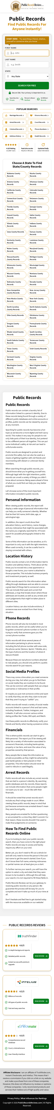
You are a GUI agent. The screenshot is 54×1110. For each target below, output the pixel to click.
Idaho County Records (35, 216)
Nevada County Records (36, 283)
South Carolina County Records (36, 333)
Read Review (39, 956)
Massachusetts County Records (13, 258)
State (8, 71)
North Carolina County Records (13, 308)
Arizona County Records (13, 183)
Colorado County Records (36, 191)
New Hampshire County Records (13, 291)
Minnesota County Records (14, 266)
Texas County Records (12, 350)
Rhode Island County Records (15, 333)
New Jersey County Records (37, 291)
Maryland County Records (36, 249)
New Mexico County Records (15, 299)
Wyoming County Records (36, 375)
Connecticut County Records (15, 199)
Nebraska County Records (14, 283)
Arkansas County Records (36, 183)
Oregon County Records (13, 325)
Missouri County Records (13, 274)
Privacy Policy (13, 1098)
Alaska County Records (35, 174)
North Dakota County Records (38, 308)
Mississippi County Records (37, 266)
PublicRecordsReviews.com (30, 1102)
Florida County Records (13, 208)
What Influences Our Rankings (34, 1098)
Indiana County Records (36, 224)
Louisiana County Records (36, 241)
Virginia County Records (36, 358)
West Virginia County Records (38, 366)
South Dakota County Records (15, 341)
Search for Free (27, 85)
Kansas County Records (36, 233)
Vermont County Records (13, 358)
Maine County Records (12, 249)
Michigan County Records (36, 258)
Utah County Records (38, 348)
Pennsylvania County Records (38, 325)
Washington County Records (14, 366)
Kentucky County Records (14, 241)
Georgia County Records (36, 208)
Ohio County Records (15, 315)
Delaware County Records (37, 199)
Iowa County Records (15, 232)
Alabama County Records (13, 174)
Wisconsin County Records (14, 375)
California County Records (14, 191)
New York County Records (36, 299)
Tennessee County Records (37, 341)
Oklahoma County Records (37, 316)
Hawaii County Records (13, 216)
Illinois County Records (12, 224)
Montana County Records (36, 274)
